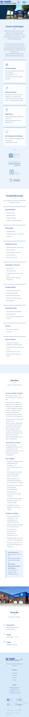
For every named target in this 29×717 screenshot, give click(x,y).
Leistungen (14, 673)
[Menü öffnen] (18, 2)
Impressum (10, 710)
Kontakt (14, 680)
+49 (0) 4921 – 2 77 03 (12, 637)
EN (26, 2)
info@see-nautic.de (13, 574)
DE (24, 2)
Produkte (14, 675)
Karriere (14, 677)
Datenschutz (18, 710)
